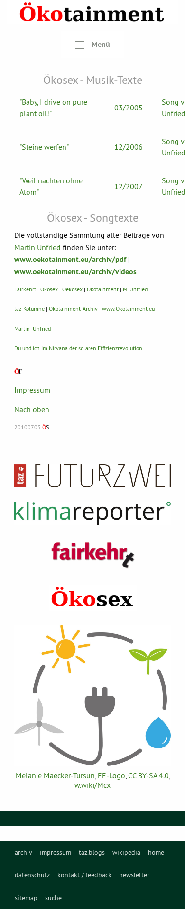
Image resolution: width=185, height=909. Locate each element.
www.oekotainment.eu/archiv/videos (75, 272)
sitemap (26, 897)
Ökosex (49, 289)
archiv (23, 852)
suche (53, 897)
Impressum (32, 390)
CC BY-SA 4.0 (148, 775)
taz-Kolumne (29, 308)
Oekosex (72, 289)
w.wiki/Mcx (92, 785)
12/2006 (128, 147)
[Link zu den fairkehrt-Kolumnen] (92, 555)
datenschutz (32, 875)
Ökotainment (103, 289)
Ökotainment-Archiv (73, 308)
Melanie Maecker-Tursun (55, 775)
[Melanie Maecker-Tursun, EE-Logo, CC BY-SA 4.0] (92, 695)
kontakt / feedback (84, 875)
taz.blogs (92, 852)
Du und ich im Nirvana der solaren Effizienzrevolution (78, 347)
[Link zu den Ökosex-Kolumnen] (93, 598)
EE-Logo (111, 775)
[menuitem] (23, 852)
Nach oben (31, 409)
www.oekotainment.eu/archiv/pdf (70, 259)
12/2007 (128, 186)
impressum (55, 852)
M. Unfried (135, 289)
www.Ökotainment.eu (128, 308)
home (156, 852)
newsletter (134, 875)
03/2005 (128, 107)
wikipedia (126, 852)
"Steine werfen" (44, 147)
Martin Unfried (37, 247)
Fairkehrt (25, 289)
